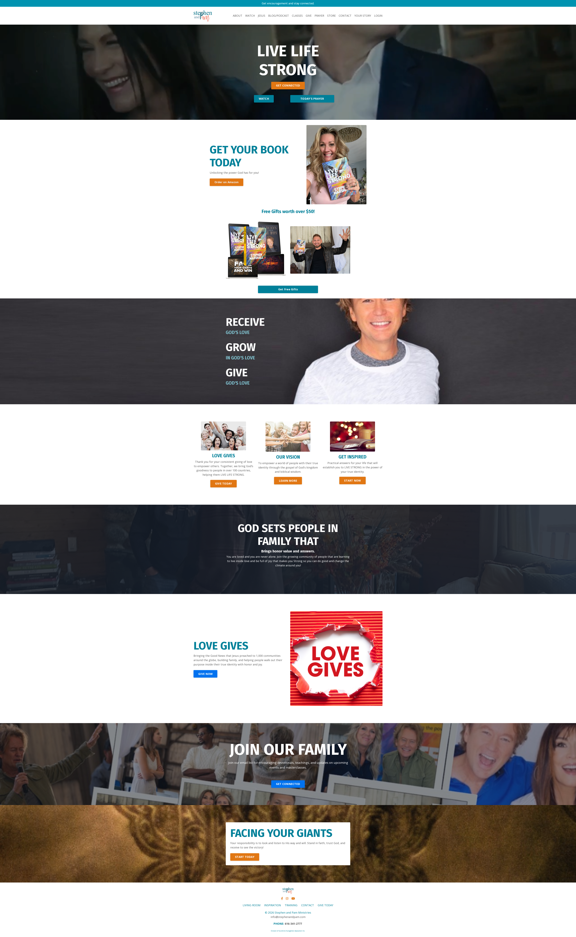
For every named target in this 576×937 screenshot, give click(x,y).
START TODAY (244, 857)
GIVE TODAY (223, 483)
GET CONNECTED (288, 85)
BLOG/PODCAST (278, 15)
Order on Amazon (226, 182)
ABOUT (237, 15)
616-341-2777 (293, 923)
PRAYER (319, 15)
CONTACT (345, 15)
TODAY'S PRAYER (312, 98)
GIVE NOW (205, 674)
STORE (331, 15)
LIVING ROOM (251, 905)
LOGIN (378, 15)
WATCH (250, 15)
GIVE (309, 15)
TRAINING (291, 905)
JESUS (261, 15)
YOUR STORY (362, 15)
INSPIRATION (272, 905)
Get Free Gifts (288, 289)
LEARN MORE (288, 480)
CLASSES (297, 15)
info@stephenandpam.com (288, 917)
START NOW (352, 480)
